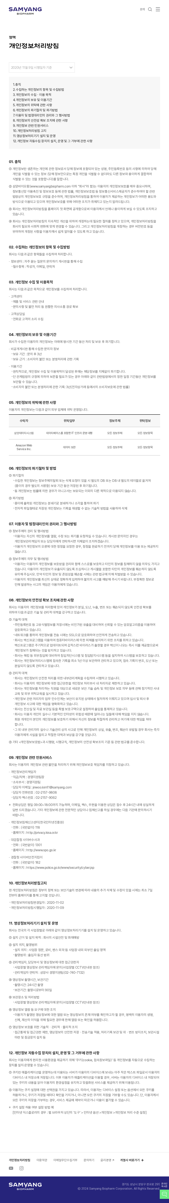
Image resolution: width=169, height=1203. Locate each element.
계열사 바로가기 (130, 1160)
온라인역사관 (164, 1185)
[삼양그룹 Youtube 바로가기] (11, 1168)
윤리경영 (106, 1160)
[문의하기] (164, 1194)
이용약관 (41, 1160)
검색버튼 (150, 9)
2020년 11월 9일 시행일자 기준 (31, 68)
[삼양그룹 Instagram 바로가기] (21, 1168)
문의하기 (89, 1160)
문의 (142, 9)
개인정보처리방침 (19, 1160)
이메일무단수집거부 (65, 1160)
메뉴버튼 (158, 9)
